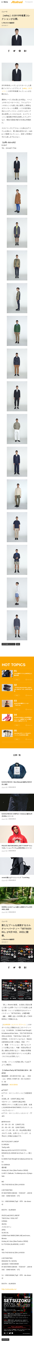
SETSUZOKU (5, 1339)
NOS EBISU (14, 1085)
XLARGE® (15, 1024)
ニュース (4, 11)
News (17, 679)
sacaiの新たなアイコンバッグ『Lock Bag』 (16, 877)
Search (30, 2)
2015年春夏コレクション (8, 644)
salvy (18, 644)
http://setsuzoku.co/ (9, 1289)
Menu (6, 2)
